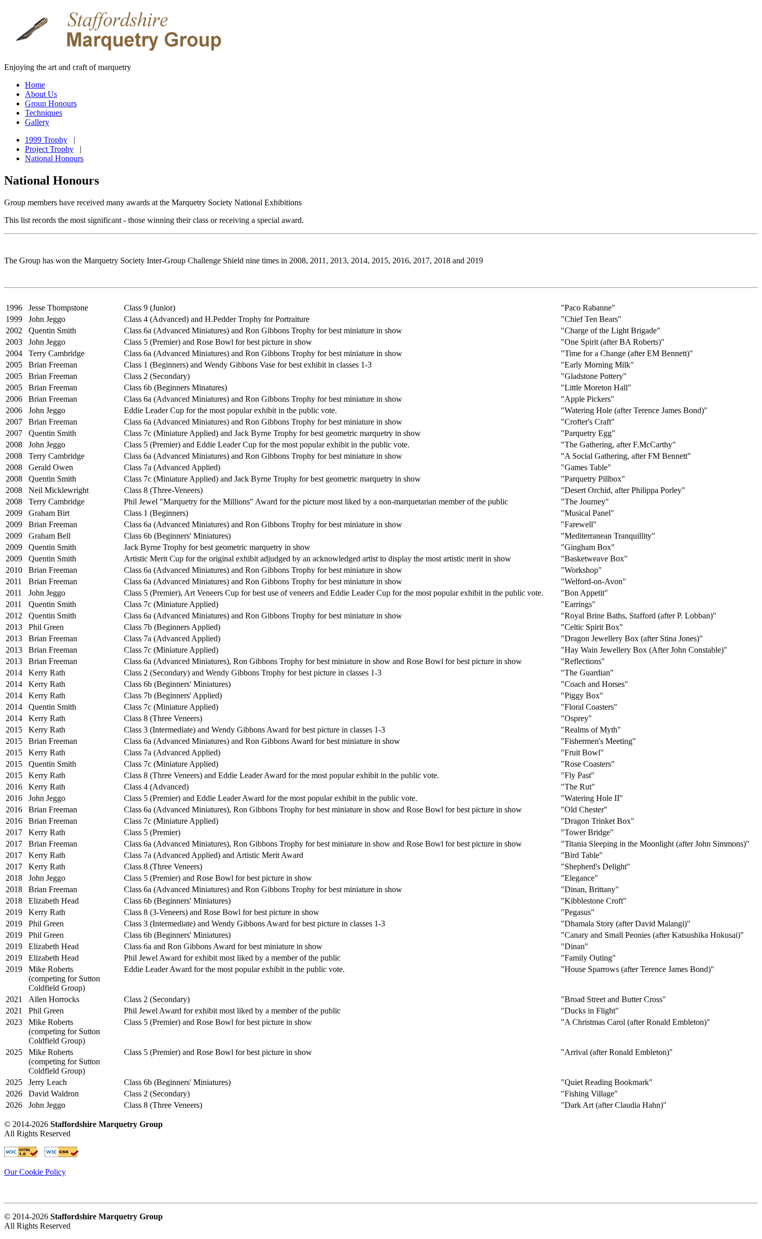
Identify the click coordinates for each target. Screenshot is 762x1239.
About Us (41, 94)
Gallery (37, 122)
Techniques (43, 112)
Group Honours (51, 103)
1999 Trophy (46, 139)
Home (35, 84)
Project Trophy (49, 149)
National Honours (54, 158)
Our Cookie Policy (35, 1171)
